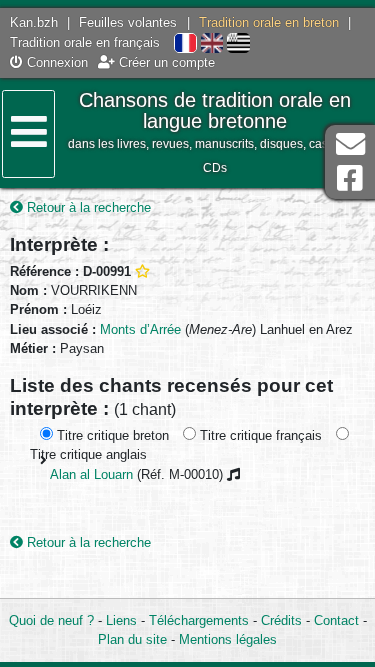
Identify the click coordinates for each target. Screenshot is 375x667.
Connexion (55, 62)
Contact (336, 620)
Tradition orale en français (85, 42)
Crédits (281, 620)
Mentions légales (228, 639)
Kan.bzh (34, 22)
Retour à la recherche (87, 207)
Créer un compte (165, 62)
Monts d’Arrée (140, 329)
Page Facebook (350, 178)
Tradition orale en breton (269, 22)
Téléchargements (199, 620)
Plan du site (132, 639)
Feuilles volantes (128, 22)
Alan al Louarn (91, 474)
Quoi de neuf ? (51, 620)
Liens (121, 620)
